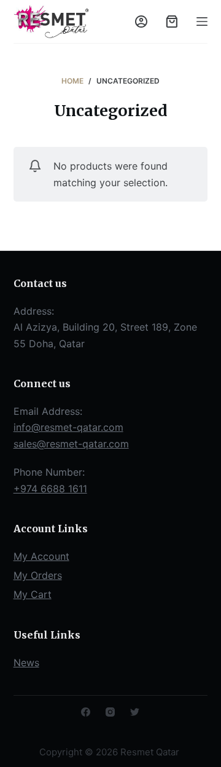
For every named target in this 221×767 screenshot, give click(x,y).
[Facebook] (85, 712)
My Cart (33, 594)
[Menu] (201, 21)
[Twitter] (134, 712)
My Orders (38, 575)
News (26, 662)
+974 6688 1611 (50, 488)
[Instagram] (110, 712)
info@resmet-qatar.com (68, 427)
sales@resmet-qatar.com (71, 444)
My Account (41, 556)
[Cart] (172, 21)
